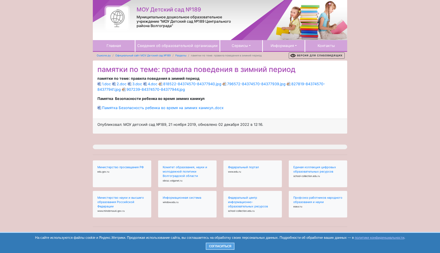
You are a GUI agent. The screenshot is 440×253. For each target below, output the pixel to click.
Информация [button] (282, 45)
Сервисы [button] (240, 45)
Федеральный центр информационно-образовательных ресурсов (248, 202)
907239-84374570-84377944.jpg (155, 89)
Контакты (326, 45)
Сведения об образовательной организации (177, 45)
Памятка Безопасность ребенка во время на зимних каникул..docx (163, 107)
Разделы (180, 55)
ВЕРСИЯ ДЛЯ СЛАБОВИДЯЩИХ (320, 55)
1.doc (106, 84)
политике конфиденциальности (379, 237)
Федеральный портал (243, 167)
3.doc (137, 84)
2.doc (121, 84)
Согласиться (220, 246)
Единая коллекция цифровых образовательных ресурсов (314, 169)
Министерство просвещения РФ (120, 167)
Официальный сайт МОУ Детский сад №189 (143, 55)
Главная (114, 45)
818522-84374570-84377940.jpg (192, 84)
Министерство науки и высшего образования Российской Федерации (120, 202)
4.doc (152, 84)
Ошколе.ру (104, 55)
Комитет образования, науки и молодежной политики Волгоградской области (185, 171)
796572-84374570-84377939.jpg (256, 84)
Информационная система (182, 197)
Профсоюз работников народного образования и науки (317, 200)
